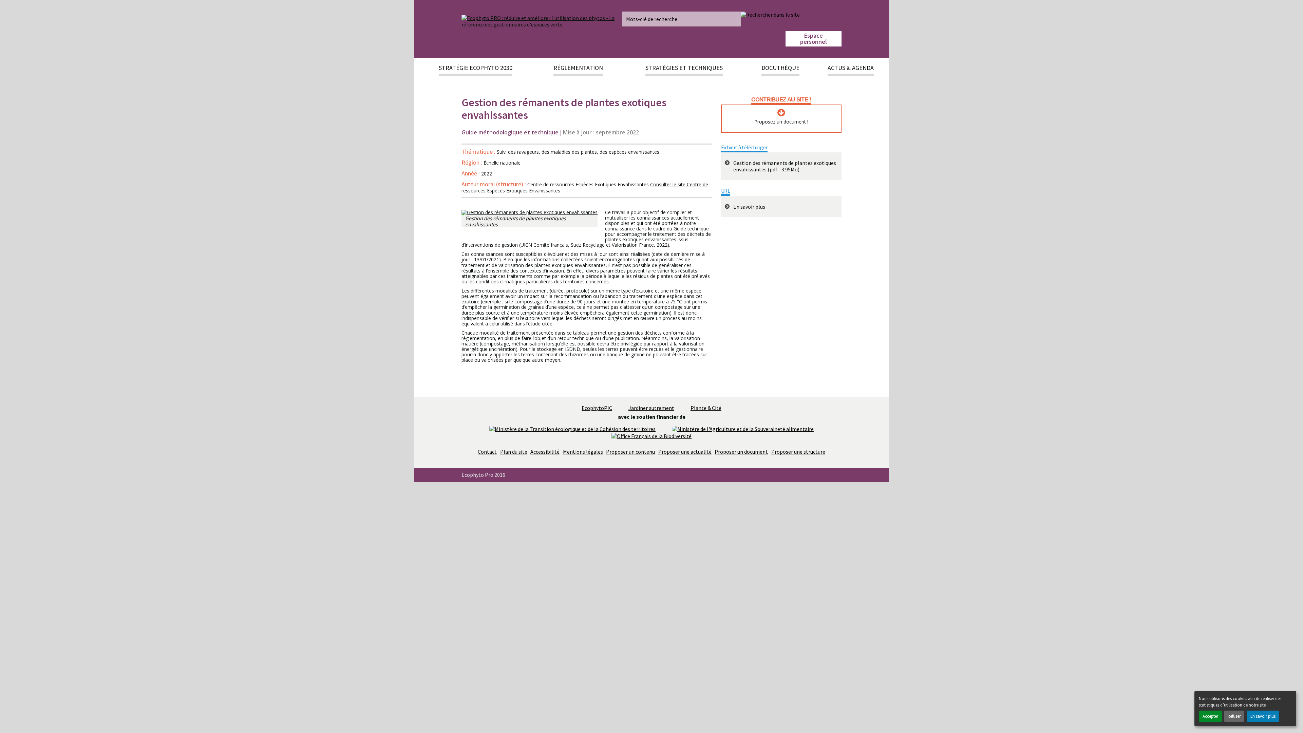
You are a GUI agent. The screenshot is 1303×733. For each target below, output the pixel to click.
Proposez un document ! (781, 122)
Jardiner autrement (651, 408)
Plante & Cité (706, 408)
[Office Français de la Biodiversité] (651, 435)
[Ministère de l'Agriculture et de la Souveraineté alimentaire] (743, 428)
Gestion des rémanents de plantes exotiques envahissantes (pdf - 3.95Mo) (784, 166)
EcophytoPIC (597, 408)
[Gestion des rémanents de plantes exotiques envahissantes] (529, 212)
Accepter (1210, 716)
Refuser (1234, 716)
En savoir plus (1263, 716)
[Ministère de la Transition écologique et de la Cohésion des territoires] (572, 428)
